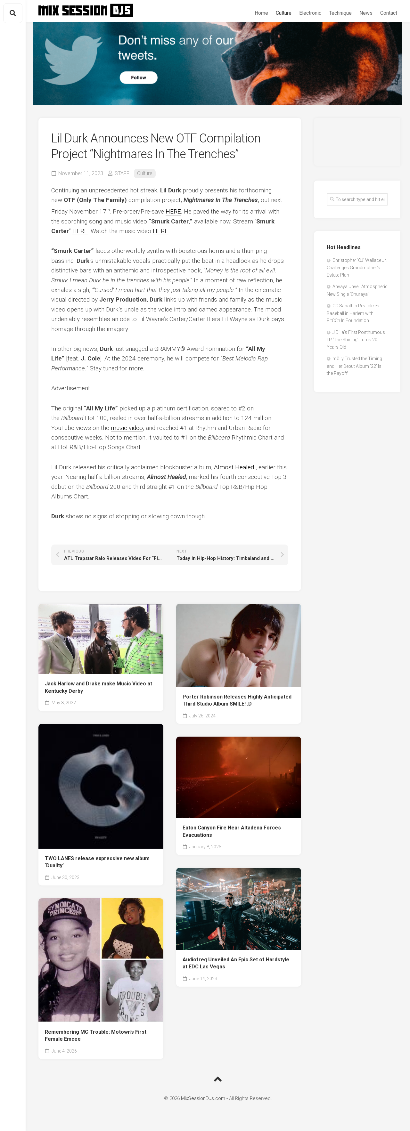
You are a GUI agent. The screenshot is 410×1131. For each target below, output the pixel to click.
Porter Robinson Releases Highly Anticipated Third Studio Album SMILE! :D (237, 700)
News (366, 13)
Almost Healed (234, 467)
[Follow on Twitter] (218, 63)
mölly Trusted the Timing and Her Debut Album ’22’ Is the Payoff (354, 366)
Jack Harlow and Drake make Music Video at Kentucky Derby (98, 687)
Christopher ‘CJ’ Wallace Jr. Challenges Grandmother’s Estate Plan (357, 268)
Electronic (310, 13)
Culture (283, 13)
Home (261, 13)
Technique (340, 13)
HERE (173, 211)
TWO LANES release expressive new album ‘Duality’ (97, 862)
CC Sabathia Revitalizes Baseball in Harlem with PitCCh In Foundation (353, 313)
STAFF (122, 173)
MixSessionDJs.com (203, 1098)
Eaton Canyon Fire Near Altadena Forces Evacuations (232, 831)
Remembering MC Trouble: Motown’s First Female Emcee (95, 1035)
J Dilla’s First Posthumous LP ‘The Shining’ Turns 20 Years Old (356, 340)
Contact (388, 13)
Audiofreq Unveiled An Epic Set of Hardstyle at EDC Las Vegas (236, 963)
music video (127, 428)
